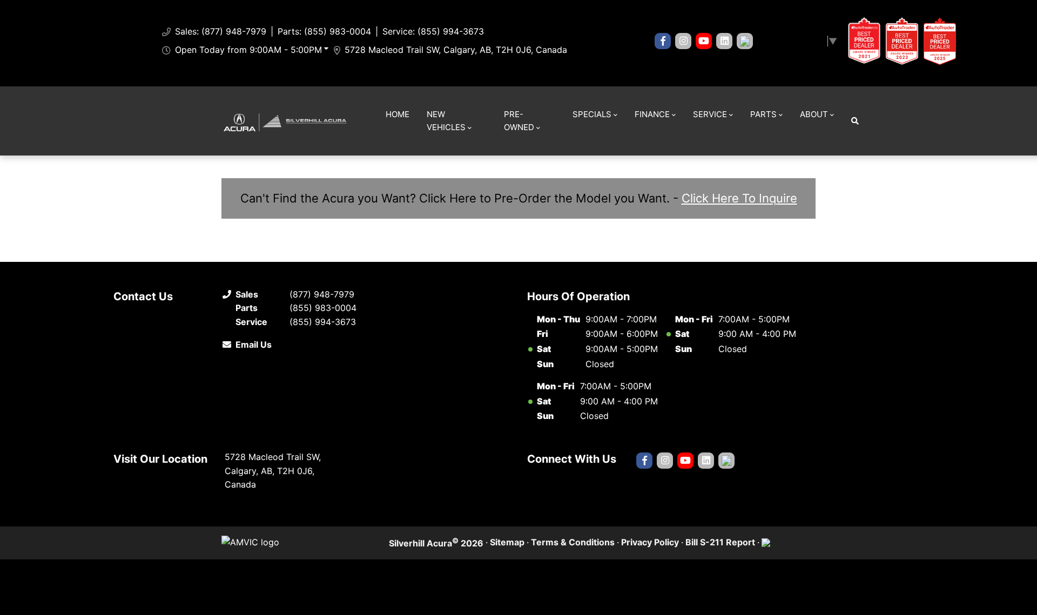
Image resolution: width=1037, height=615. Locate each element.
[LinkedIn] (724, 41)
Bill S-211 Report (720, 542)
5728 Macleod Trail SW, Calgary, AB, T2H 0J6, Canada (456, 49)
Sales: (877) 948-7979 (220, 31)
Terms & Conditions (573, 542)
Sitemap (507, 542)
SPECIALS (592, 114)
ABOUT (814, 114)
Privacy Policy (650, 542)
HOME (397, 114)
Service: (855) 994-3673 (433, 31)
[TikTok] (745, 41)
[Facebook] (663, 41)
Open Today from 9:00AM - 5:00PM (248, 49)
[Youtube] (704, 41)
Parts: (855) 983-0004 (324, 31)
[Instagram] (683, 41)
